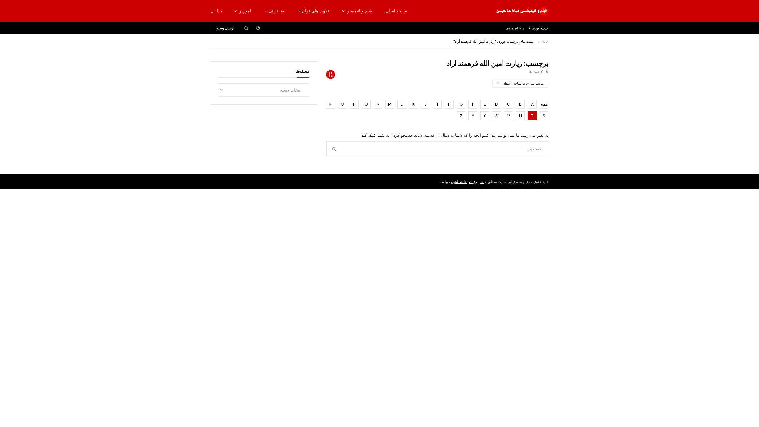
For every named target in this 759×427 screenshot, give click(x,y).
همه (544, 104)
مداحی (216, 11)
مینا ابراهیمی (514, 28)
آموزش (244, 11)
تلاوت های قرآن (315, 11)
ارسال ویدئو (225, 28)
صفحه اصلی (396, 11)
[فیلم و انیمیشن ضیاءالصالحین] (521, 11)
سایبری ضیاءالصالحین (467, 181)
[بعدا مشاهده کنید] (258, 28)
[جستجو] (246, 28)
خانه (545, 41)
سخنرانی (276, 11)
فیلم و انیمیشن (359, 11)
